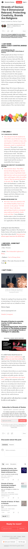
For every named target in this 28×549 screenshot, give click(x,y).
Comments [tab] (5, 444)
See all (4, 516)
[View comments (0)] (8, 31)
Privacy (19, 536)
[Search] (25, 464)
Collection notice (14, 538)
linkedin (3, 314)
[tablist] (8, 444)
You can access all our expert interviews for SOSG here (13, 235)
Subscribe (19, 2)
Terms (23, 536)
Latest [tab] (7, 464)
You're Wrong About (14, 257)
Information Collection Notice (17, 425)
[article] (14, 474)
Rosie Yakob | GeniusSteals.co (14, 24)
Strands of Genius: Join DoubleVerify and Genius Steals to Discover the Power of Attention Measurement (9, 470)
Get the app (22, 542)
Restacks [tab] (11, 444)
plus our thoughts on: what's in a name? (10, 490)
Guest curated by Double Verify (9, 474)
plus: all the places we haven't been (9, 506)
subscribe (15, 332)
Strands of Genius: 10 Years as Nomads (10, 502)
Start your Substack (10, 542)
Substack (6, 545)
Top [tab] (3, 464)
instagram (10, 314)
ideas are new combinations (14, 357)
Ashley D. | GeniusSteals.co (14, 26)
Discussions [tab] (13, 464)
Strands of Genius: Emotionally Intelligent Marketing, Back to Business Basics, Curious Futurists (9, 485)
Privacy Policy (14, 427)
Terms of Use (21, 424)
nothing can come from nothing (13, 359)
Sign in (24, 2)
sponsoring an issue (10, 326)
